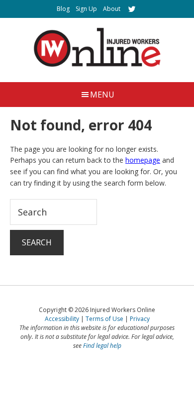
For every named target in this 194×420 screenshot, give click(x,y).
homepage (142, 160)
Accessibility (62, 319)
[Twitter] (131, 9)
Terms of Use (104, 319)
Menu (102, 94)
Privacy (140, 319)
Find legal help (102, 345)
